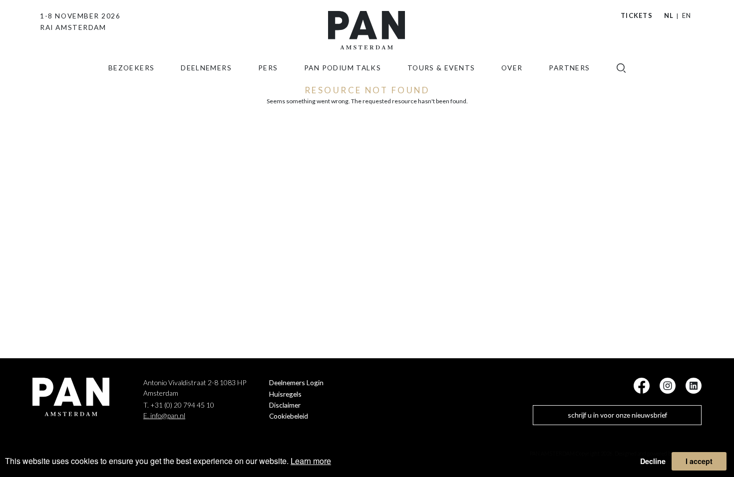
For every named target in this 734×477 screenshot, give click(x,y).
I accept (699, 461)
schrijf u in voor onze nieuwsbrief (617, 415)
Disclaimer (285, 405)
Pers (268, 67)
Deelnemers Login (296, 382)
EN (687, 15)
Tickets (637, 15)
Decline (653, 461)
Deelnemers (206, 67)
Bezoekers (131, 67)
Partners (569, 67)
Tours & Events (441, 67)
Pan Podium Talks (342, 67)
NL (669, 15)
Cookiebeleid (288, 416)
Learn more (311, 461)
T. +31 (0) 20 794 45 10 (178, 405)
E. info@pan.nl (164, 415)
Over (512, 67)
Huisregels (285, 394)
